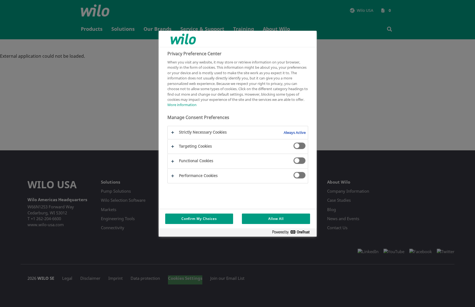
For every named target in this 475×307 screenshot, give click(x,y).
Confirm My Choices (199, 218)
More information (182, 104)
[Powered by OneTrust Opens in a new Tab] (293, 233)
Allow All (276, 218)
